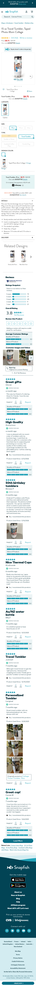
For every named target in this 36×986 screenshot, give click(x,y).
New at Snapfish (18, 895)
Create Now (18, 983)
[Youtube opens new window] (24, 930)
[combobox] (18, 17)
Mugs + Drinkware (7, 23)
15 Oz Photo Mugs (11, 847)
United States (19, 944)
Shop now (22, 4)
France (16, 941)
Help (18, 902)
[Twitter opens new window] (30, 930)
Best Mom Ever (24, 264)
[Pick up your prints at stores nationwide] (9, 920)
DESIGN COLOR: (7, 151)
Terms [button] (18, 954)
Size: (3, 124)
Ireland (23, 941)
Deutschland (8, 941)
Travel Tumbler (18, 23)
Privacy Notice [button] (17, 958)
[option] (5, 111)
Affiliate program (18, 905)
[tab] (21, 86)
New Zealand (18, 946)
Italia (29, 941)
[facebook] (8, 930)
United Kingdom (8, 944)
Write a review (26, 38)
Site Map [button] (18, 951)
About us (18, 892)
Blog (18, 898)
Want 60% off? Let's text (18, 908)
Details (18, 43)
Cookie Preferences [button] (18, 961)
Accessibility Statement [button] (17, 968)
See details (23, 195)
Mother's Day (29, 23)
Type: (3, 133)
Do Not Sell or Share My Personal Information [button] (18, 972)
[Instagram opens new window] (13, 930)
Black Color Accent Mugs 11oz (19, 850)
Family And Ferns (12, 264)
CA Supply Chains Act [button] (18, 965)
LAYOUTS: (5, 102)
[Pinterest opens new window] (19, 930)
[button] (2, 12)
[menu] (29, 91)
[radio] (3, 154)
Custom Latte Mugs (17, 845)
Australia (29, 944)
